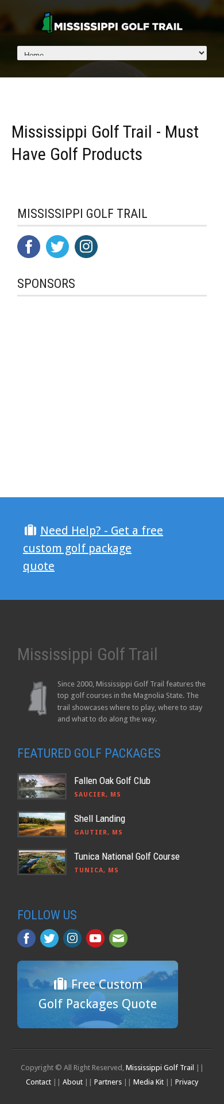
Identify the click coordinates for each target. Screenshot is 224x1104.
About (73, 1082)
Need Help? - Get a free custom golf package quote (93, 548)
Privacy (186, 1082)
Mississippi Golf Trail (160, 1067)
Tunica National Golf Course (127, 856)
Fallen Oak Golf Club (112, 780)
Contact (38, 1082)
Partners (108, 1082)
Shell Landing (99, 818)
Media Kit (148, 1082)
